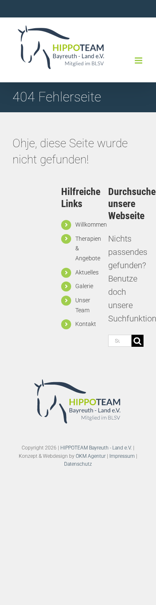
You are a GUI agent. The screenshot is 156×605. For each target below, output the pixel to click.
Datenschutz (78, 464)
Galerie (84, 286)
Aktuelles (87, 272)
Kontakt (85, 324)
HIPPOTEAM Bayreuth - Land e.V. (96, 448)
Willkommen (91, 224)
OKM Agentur (91, 456)
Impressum (122, 456)
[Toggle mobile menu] (139, 60)
